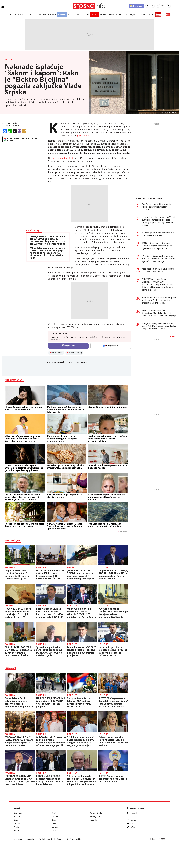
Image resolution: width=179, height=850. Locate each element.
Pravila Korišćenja (46, 839)
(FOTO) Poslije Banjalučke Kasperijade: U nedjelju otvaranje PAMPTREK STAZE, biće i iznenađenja (159, 313)
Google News (112, 345)
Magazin (113, 15)
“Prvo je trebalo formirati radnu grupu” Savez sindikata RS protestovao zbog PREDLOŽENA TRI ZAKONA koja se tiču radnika (47, 240)
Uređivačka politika (74, 839)
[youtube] (163, 6)
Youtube (132, 823)
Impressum (18, 839)
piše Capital (83, 135)
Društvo (43, 15)
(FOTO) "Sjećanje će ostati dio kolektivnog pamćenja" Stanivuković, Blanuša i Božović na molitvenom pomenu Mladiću (113, 702)
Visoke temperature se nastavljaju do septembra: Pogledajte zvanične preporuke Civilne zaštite (159, 300)
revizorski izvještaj (75, 352)
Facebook (133, 813)
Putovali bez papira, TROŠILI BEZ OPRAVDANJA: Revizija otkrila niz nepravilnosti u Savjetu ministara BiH (113, 612)
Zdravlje (62, 15)
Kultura (123, 15)
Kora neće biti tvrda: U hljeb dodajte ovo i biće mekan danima (158, 270)
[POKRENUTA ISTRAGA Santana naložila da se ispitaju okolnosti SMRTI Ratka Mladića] (51, 760)
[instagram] (158, 6)
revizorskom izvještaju (62, 158)
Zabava (85, 15)
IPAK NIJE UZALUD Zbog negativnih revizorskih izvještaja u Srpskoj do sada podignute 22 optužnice (18, 612)
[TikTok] (169, 6)
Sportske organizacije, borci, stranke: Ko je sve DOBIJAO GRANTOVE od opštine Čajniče (49, 651)
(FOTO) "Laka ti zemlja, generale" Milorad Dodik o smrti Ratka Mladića (112, 779)
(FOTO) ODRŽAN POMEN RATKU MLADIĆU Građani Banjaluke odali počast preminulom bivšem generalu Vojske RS (19, 741)
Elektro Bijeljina (56, 352)
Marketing (31, 839)
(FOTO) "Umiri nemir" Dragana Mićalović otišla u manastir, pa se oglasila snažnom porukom (157, 246)
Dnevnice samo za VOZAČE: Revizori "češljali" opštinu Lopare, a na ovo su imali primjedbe (82, 651)
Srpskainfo (12, 123)
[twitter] (153, 6)
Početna (12, 15)
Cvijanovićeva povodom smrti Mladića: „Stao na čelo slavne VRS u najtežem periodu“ (113, 741)
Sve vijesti (22, 15)
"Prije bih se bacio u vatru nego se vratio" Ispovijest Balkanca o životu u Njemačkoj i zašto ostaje (158, 259)
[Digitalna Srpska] (157, 14)
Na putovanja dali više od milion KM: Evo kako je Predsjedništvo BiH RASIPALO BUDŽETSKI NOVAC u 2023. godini (50, 574)
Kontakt (60, 839)
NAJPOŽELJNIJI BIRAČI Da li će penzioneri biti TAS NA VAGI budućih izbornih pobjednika (50, 702)
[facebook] (147, 6)
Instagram (133, 820)
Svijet (77, 15)
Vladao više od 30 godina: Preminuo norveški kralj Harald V (158, 234)
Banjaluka (134, 15)
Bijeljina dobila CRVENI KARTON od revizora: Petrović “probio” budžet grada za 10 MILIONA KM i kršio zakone (50, 612)
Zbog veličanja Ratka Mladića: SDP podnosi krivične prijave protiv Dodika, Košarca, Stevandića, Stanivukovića (81, 702)
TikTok (132, 827)
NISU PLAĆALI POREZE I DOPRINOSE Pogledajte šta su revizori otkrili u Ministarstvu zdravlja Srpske (20, 651)
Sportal (94, 15)
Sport (54, 813)
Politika (33, 15)
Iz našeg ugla (146, 15)
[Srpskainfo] (89, 6)
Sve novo (170, 336)
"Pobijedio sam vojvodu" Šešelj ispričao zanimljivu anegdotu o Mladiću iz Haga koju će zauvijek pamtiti (80, 741)
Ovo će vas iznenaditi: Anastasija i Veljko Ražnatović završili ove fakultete (157, 207)
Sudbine (103, 15)
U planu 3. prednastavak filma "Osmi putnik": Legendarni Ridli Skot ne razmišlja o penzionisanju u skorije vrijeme (158, 221)
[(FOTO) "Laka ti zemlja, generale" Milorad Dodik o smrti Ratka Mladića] (113, 760)
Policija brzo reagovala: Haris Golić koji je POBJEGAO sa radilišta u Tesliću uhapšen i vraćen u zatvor (159, 326)
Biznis (70, 15)
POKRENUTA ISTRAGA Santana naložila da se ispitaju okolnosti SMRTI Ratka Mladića (49, 780)
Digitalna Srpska (96, 813)
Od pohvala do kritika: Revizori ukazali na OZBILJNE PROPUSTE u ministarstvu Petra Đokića (81, 612)
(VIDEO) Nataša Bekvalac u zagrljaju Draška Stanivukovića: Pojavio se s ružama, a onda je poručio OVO (51, 741)
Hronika (52, 15)
